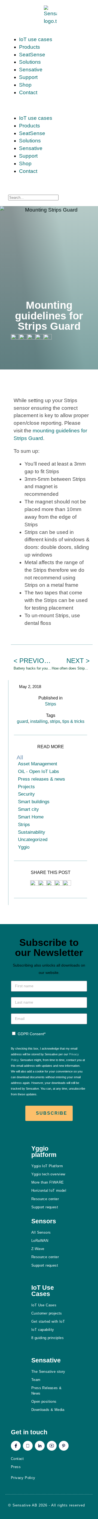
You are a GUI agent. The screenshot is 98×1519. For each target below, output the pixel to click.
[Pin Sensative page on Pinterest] (31, 338)
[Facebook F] (16, 1446)
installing (39, 721)
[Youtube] (52, 1446)
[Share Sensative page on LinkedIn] (39, 338)
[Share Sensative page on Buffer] (48, 338)
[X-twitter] (28, 1446)
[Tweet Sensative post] (34, 884)
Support (28, 77)
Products (29, 47)
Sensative (30, 69)
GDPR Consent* (31, 1034)
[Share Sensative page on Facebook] (23, 338)
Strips (50, 704)
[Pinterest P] (64, 1446)
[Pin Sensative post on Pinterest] (51, 884)
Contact (28, 92)
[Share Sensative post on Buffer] (67, 884)
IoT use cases (35, 39)
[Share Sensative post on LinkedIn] (59, 884)
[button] (50, 105)
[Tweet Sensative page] (15, 338)
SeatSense (32, 54)
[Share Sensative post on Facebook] (42, 884)
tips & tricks (73, 721)
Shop (25, 85)
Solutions (30, 62)
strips (55, 721)
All (20, 757)
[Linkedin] (40, 1446)
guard (22, 721)
